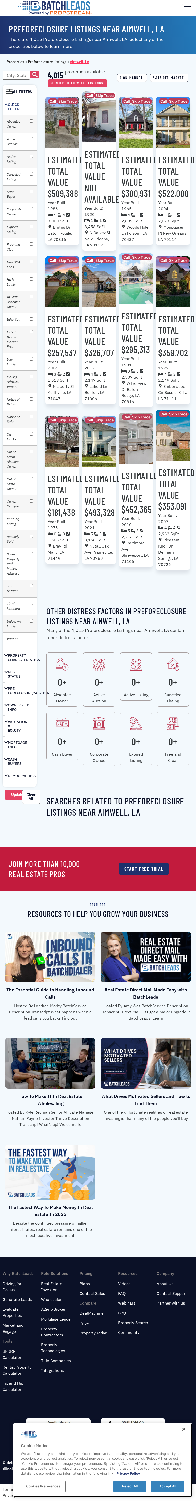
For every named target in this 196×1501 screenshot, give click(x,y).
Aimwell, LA (79, 61)
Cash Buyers (14, 761)
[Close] (183, 1429)
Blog (122, 1313)
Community (128, 1332)
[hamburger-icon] (187, 7)
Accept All (167, 1486)
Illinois (9, 1468)
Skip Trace (67, 101)
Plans (85, 1283)
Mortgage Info (17, 744)
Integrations (52, 1370)
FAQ (122, 1293)
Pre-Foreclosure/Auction (29, 690)
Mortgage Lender (56, 1319)
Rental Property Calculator (17, 1370)
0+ (62, 681)
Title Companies (56, 1360)
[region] (102, 1460)
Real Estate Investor (51, 1286)
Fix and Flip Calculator (13, 1386)
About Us (165, 1283)
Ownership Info (18, 707)
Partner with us (171, 1303)
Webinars (127, 1303)
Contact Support (172, 1293)
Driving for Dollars (12, 1286)
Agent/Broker (53, 1309)
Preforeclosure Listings (47, 61)
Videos (124, 1283)
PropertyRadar (93, 1332)
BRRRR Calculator (12, 1354)
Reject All (129, 1486)
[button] (34, 74)
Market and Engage (13, 1328)
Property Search (133, 1322)
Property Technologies (53, 1347)
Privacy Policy (128, 1473)
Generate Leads (17, 1299)
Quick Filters (14, 106)
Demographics (22, 776)
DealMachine (92, 1313)
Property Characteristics (24, 657)
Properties (15, 61)
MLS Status (14, 674)
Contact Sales (92, 1293)
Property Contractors (52, 1331)
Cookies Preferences (43, 1486)
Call (53, 101)
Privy (84, 1323)
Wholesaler (51, 1299)
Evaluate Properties (12, 1312)
